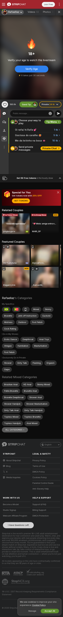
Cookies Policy (39, 477)
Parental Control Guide (42, 483)
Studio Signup (9, 510)
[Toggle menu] (3, 4)
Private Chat (49, 148)
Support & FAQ (39, 504)
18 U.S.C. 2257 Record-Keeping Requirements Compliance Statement (29, 593)
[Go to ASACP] (18, 573)
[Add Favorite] (5, 104)
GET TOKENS (21, 201)
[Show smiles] (50, 113)
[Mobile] (26, 309)
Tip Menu (51, 122)
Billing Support (39, 510)
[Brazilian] (6, 309)
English (48, 445)
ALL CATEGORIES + (15, 430)
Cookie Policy (38, 605)
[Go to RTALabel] (6, 573)
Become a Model (11, 504)
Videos (33, 12)
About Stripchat (13, 460)
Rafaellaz (8, 298)
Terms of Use (38, 466)
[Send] (58, 113)
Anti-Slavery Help (40, 489)
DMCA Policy (38, 472)
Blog (8, 466)
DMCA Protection (40, 516)
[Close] (58, 192)
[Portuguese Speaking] (16, 309)
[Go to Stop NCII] (20, 582)
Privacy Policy (39, 460)
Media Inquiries (13, 477)
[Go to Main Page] (19, 4)
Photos (49, 12)
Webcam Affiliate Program (15, 516)
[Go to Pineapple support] (5, 582)
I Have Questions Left (18, 525)
